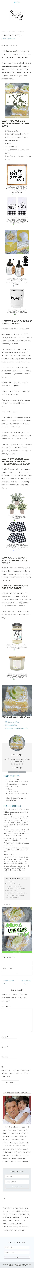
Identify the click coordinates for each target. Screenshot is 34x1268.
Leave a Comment (18, 31)
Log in (24, 1265)
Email (5, 1047)
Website (5, 1057)
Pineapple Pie (11, 725)
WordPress (19, 1265)
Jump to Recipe (10, 45)
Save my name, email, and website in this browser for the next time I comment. (16, 1073)
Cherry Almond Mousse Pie (16, 728)
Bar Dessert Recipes (8, 39)
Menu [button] (18, 2)
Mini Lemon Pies (12, 722)
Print (17, 772)
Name (5, 1037)
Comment (6, 1007)
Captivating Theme (19, 1264)
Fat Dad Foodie (17, 15)
